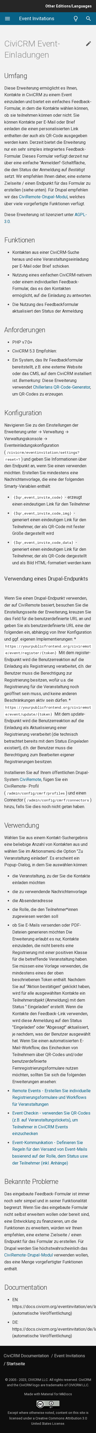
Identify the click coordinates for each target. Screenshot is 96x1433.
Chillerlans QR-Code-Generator (61, 387)
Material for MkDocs (56, 1394)
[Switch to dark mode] (75, 18)
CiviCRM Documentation (26, 1355)
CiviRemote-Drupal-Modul (43, 196)
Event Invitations (69, 1355)
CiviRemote (30, 779)
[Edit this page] (88, 43)
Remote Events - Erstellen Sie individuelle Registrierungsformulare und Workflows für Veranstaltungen (51, 1097)
